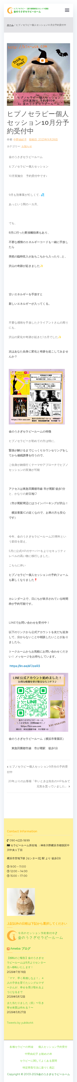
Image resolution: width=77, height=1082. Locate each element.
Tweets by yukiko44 (20, 1022)
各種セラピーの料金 (21, 1046)
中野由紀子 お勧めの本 (38, 1054)
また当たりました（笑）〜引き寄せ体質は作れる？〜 (25, 1005)
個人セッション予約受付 (52, 1046)
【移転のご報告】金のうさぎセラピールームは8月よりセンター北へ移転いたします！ (26, 962)
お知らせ (26, 146)
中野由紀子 (20, 139)
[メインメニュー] (67, 11)
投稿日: (43, 139)
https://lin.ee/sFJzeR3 (25, 666)
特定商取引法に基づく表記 (38, 1067)
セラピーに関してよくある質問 (38, 1060)
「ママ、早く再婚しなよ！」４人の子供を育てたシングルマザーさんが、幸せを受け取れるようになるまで (25, 985)
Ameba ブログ (20, 948)
